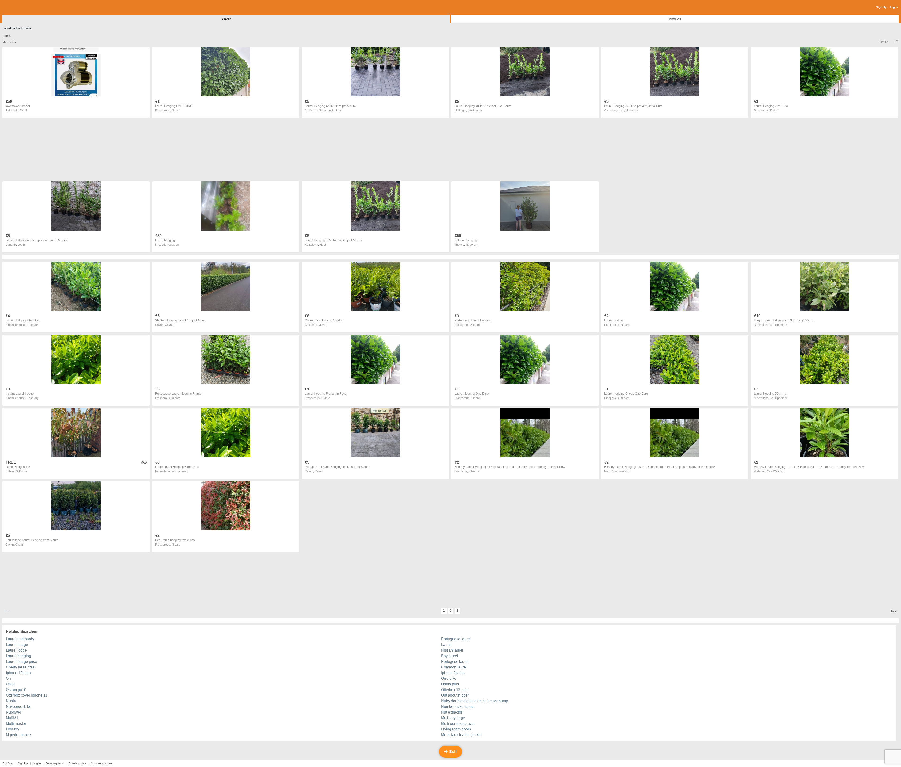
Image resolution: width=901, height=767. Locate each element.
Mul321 (12, 718)
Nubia (11, 701)
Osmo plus (450, 684)
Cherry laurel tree (20, 667)
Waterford (779, 471)
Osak (10, 684)
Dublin (24, 110)
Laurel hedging (18, 656)
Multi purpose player (458, 723)
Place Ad (675, 18)
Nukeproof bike (18, 707)
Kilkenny (474, 471)
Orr (8, 678)
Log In (894, 7)
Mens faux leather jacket (461, 735)
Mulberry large (453, 718)
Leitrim (336, 110)
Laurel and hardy (20, 639)
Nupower (13, 712)
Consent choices (101, 763)
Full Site (7, 763)
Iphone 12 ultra (18, 673)
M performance (18, 735)
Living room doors (456, 729)
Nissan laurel (452, 650)
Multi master (16, 723)
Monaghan (632, 110)
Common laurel (454, 667)
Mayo (321, 325)
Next (894, 611)
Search (226, 18)
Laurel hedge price (21, 662)
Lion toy (12, 729)
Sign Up (881, 7)
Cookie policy (77, 763)
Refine (884, 42)
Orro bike (448, 678)
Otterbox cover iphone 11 (26, 695)
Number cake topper (458, 707)
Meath (324, 244)
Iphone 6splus (453, 673)
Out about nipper (455, 695)
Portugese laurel (455, 662)
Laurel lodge (16, 650)
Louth (21, 244)
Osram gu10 (16, 690)
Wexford (624, 471)
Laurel (446, 645)
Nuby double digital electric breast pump (474, 701)
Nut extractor (451, 712)
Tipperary (472, 244)
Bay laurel (449, 656)
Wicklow (174, 244)
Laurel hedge (17, 645)
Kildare (175, 110)
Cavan (169, 325)
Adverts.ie (20, 7)
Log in (37, 763)
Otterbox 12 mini (454, 690)
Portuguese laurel (456, 639)
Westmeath (475, 110)
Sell (452, 751)
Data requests (55, 763)
